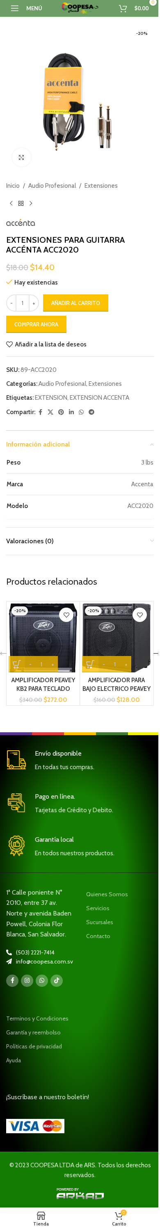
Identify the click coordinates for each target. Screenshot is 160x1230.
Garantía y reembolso (33, 1032)
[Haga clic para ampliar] (21, 157)
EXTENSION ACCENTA (99, 397)
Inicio (13, 185)
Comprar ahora (36, 324)
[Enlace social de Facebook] (40, 412)
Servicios (98, 908)
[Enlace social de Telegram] (91, 412)
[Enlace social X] (50, 412)
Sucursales (99, 922)
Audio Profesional (52, 185)
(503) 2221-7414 (35, 952)
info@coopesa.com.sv (44, 961)
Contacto (98, 936)
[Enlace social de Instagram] (27, 981)
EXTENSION (51, 397)
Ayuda (13, 1060)
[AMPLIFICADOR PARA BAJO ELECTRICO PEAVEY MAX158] (116, 638)
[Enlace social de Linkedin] (71, 412)
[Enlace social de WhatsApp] (81, 412)
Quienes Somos (107, 894)
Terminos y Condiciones (37, 1018)
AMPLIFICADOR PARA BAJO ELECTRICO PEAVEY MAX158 (116, 688)
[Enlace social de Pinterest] (61, 412)
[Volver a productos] (21, 204)
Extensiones (101, 185)
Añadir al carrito (75, 303)
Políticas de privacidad (34, 1046)
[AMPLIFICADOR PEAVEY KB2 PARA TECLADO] (43, 638)
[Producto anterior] (11, 204)
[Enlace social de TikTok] (56, 981)
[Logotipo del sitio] (80, 7)
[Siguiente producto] (31, 204)
